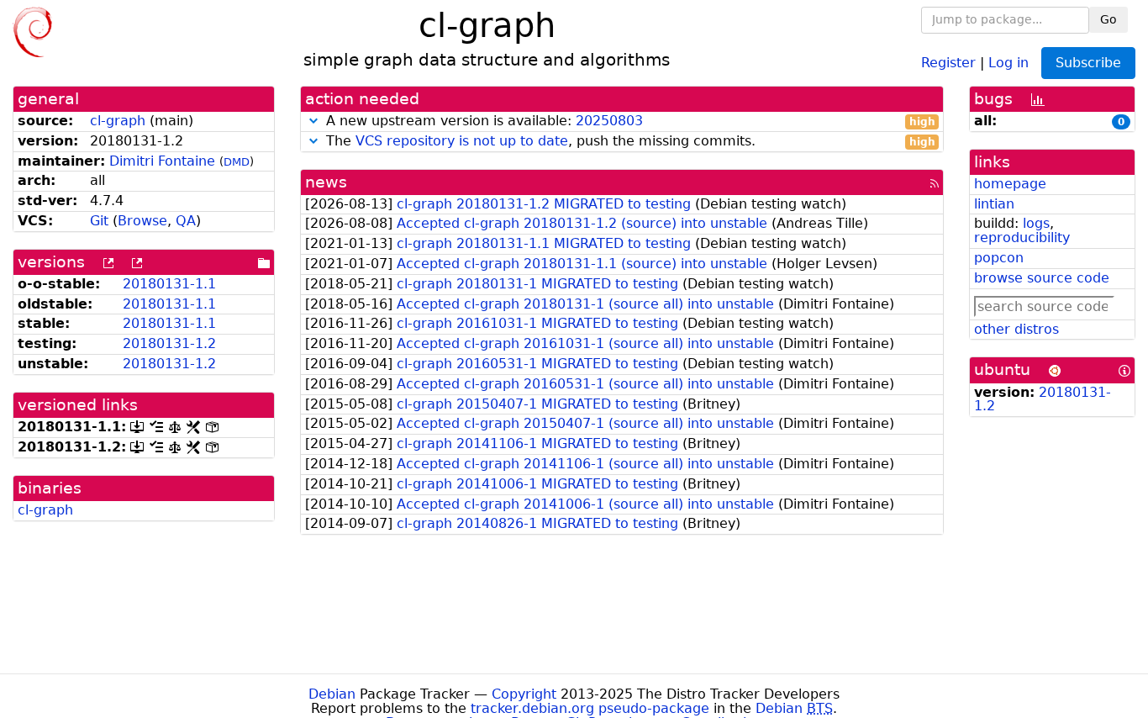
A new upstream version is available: (628, 121)
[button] (313, 121)
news (326, 182)
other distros (1016, 329)
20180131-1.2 (169, 343)
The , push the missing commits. (628, 142)
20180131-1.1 (169, 284)
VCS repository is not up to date (461, 141)
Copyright (524, 694)
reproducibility (1022, 237)
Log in (1008, 62)
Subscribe (1088, 63)
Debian (331, 694)
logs (1036, 223)
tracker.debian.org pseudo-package (590, 708)
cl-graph (117, 121)
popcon (999, 258)
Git (99, 221)
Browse (142, 221)
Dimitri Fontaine (162, 161)
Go (1108, 19)
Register (948, 62)
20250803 (609, 121)
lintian (994, 204)
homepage (1010, 184)
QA (186, 221)
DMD (237, 162)
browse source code (1041, 278)
